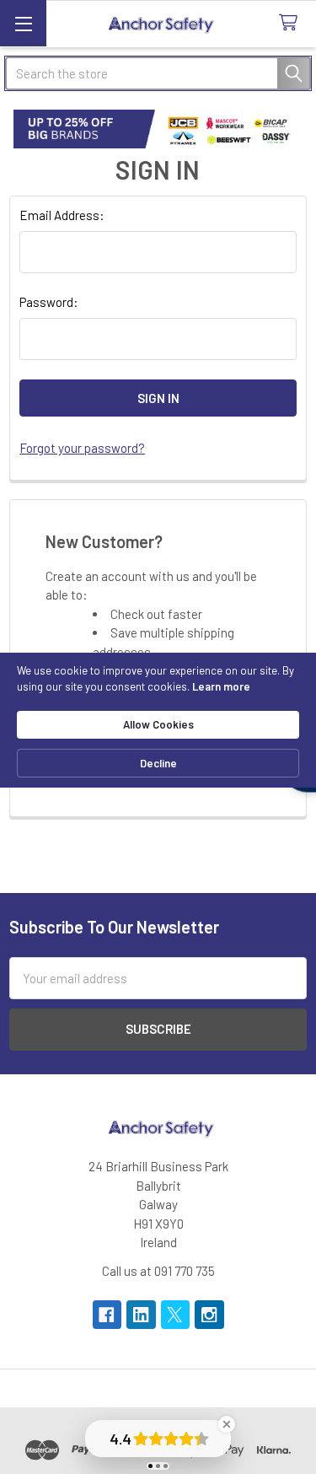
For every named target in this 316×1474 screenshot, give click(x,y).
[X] (175, 1315)
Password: (48, 301)
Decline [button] (158, 763)
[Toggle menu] (23, 23)
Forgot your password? (82, 447)
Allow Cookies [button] (158, 724)
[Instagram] (209, 1315)
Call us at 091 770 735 (158, 1270)
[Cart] (291, 23)
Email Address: (61, 215)
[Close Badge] (226, 1424)
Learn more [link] (221, 686)
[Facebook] (107, 1315)
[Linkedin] (141, 1315)
